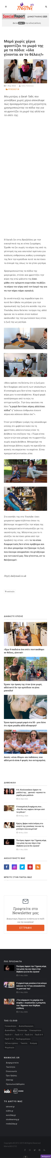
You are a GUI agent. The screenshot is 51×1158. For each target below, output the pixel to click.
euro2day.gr (11, 1115)
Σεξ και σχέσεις (11, 1043)
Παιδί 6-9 (39, 1035)
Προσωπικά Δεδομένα (15, 1084)
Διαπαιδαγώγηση (26, 1026)
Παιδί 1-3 (19, 1035)
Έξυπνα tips (22, 1030)
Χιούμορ (33, 1043)
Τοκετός (24, 1043)
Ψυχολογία (9, 591)
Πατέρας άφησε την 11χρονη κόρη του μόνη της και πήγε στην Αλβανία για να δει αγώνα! (31, 843)
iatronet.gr (10, 1107)
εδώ (20, 23)
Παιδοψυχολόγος (23, 1039)
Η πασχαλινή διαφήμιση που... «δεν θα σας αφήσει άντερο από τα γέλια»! (30, 809)
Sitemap (9, 1080)
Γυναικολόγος (10, 1026)
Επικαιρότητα (35, 1030)
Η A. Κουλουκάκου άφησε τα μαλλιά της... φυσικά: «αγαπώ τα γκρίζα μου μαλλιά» (30, 792)
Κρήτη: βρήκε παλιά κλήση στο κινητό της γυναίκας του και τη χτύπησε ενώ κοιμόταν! (30, 826)
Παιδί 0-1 (9, 1035)
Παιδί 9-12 (9, 1039)
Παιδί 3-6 (29, 1035)
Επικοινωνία (11, 1071)
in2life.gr (9, 1111)
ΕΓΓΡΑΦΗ (25, 927)
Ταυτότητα (10, 1067)
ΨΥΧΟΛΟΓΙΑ (13, 89)
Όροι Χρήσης (11, 1076)
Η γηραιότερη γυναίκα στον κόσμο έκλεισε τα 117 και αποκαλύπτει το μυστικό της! (31, 986)
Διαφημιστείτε (12, 1063)
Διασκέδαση (10, 1030)
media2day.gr (11, 1124)
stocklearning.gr (12, 1119)
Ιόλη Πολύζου (27, 86)
